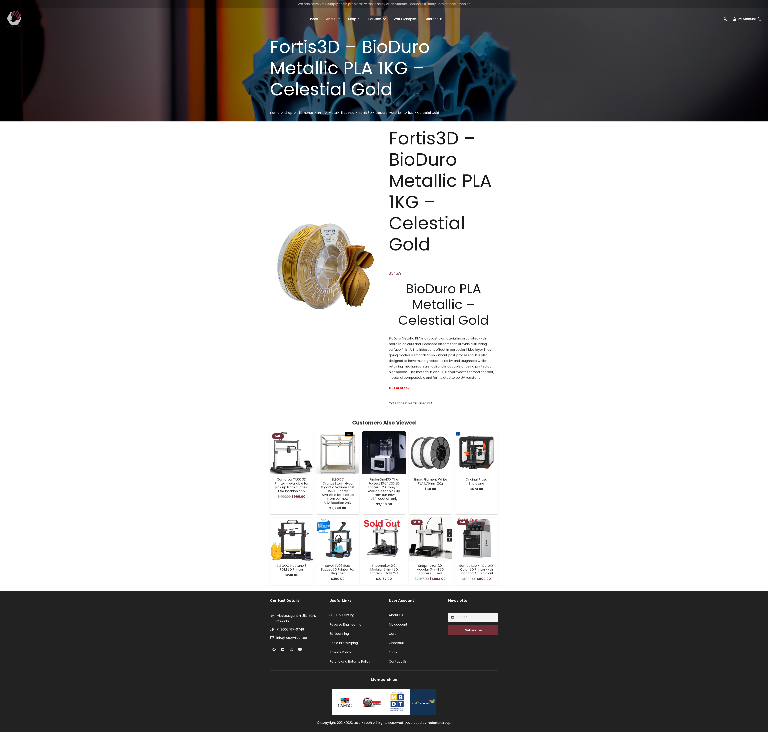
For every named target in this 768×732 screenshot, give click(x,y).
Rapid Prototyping (343, 643)
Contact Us (398, 661)
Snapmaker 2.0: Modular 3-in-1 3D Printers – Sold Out (384, 569)
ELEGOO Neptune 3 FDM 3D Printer (291, 567)
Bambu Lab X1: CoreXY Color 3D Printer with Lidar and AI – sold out (476, 569)
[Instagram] (291, 649)
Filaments (305, 112)
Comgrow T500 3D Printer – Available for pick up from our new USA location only (291, 485)
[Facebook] (274, 649)
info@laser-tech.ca (291, 637)
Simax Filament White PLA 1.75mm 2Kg (430, 481)
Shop (288, 112)
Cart (392, 633)
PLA (321, 112)
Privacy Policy (340, 652)
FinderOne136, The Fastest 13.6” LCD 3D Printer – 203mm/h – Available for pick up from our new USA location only (384, 489)
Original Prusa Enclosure (476, 481)
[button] (725, 19)
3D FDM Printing (341, 615)
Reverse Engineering (345, 624)
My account (398, 624)
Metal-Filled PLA (341, 112)
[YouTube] (300, 649)
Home (274, 112)
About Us (396, 615)
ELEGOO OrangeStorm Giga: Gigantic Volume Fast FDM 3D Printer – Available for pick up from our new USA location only (338, 491)
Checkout (396, 643)
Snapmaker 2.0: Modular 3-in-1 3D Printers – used (430, 569)
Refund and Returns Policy (349, 661)
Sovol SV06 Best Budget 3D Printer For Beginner (338, 569)
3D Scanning (339, 633)
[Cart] (759, 19)
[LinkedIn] (283, 649)
